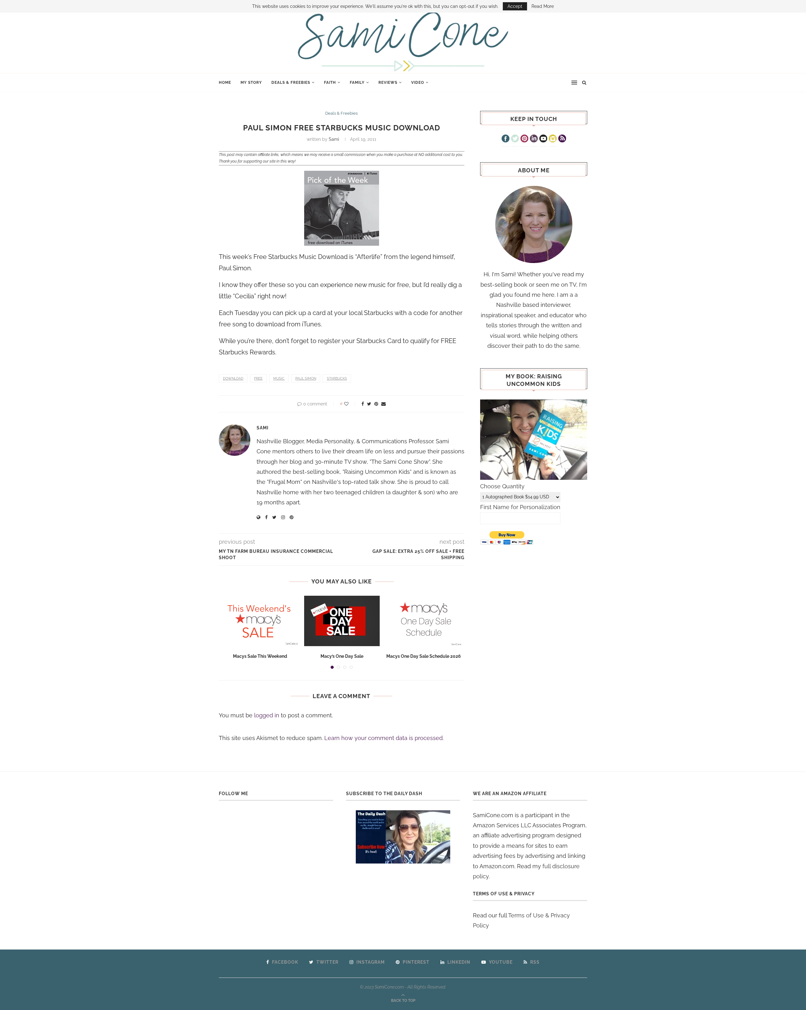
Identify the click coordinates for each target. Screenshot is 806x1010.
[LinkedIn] (534, 139)
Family (357, 82)
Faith (330, 82)
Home (225, 82)
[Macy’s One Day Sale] (342, 621)
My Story (251, 82)
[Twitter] (515, 139)
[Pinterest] (524, 139)
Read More (542, 6)
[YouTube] (543, 139)
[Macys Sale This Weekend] (260, 621)
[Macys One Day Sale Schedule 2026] (424, 621)
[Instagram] (553, 139)
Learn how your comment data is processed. (384, 738)
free (258, 378)
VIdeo (417, 82)
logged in (266, 715)
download (233, 378)
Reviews (387, 82)
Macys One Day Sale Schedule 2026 (423, 656)
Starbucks (337, 378)
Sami (334, 139)
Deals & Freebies (290, 82)
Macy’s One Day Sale (342, 656)
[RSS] (562, 139)
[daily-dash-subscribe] (403, 837)
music (279, 378)
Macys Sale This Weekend (260, 656)
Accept (515, 6)
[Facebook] (505, 139)
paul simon (305, 378)
